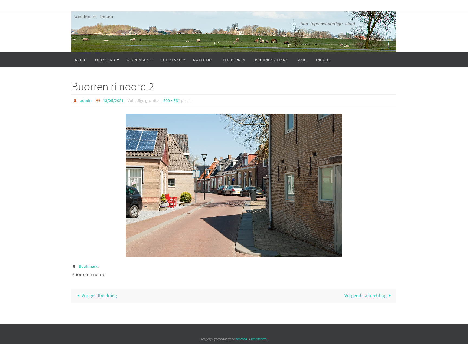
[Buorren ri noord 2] (234, 185)
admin (86, 100)
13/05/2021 (113, 100)
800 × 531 (171, 100)
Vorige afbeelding (99, 295)
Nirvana (241, 338)
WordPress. (259, 338)
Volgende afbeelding (365, 295)
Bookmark (88, 266)
